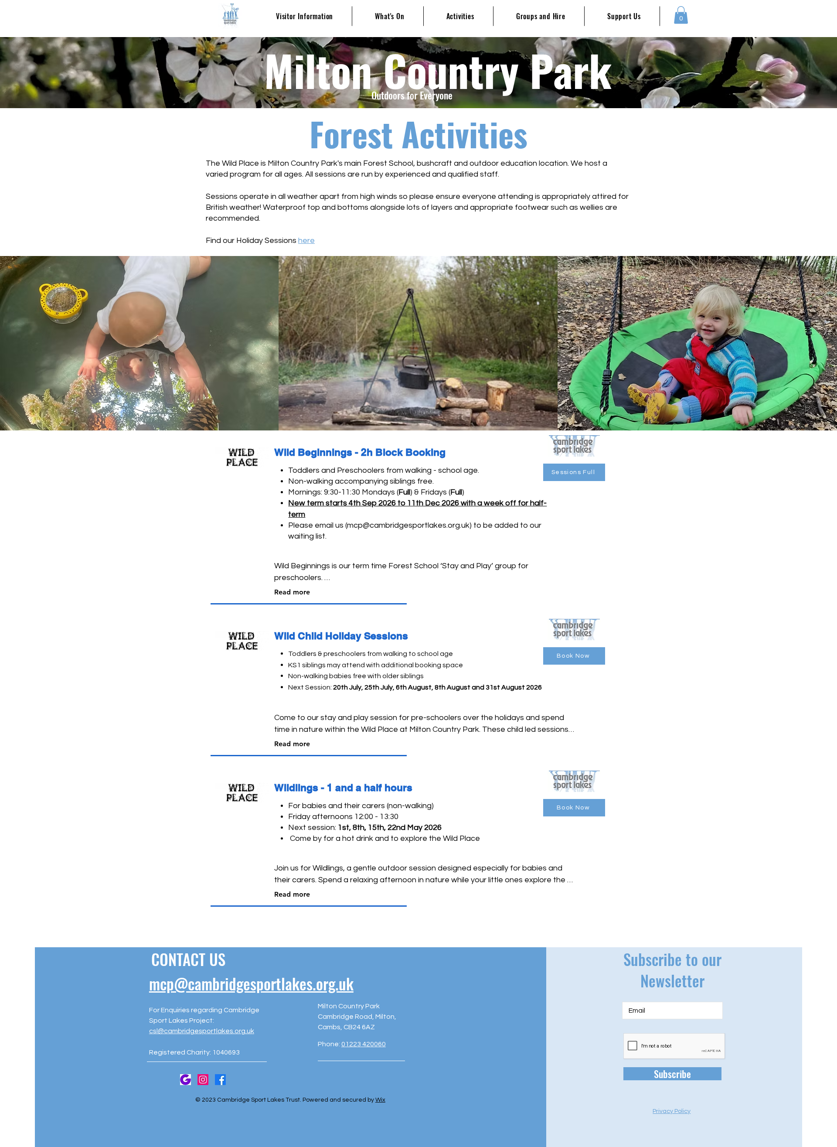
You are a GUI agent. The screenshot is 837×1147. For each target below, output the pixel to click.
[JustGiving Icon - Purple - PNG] (185, 1079)
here (306, 240)
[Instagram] (202, 1079)
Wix (380, 1100)
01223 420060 (363, 1044)
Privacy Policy (672, 1111)
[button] (681, 15)
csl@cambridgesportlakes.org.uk (201, 1031)
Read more (292, 592)
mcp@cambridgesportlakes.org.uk (408, 525)
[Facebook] (220, 1079)
